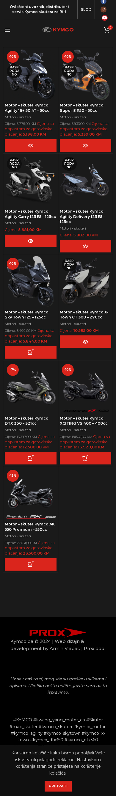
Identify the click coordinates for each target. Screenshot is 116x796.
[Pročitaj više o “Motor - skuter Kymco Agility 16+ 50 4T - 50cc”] (30, 145)
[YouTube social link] (105, 18)
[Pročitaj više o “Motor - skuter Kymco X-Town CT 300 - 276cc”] (85, 341)
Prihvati (58, 786)
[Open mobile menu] (7, 30)
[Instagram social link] (103, 9)
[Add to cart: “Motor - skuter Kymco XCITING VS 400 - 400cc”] (85, 458)
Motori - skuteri (18, 117)
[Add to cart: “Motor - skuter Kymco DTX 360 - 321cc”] (30, 458)
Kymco (31, 12)
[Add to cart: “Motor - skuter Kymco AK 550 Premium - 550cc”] (30, 564)
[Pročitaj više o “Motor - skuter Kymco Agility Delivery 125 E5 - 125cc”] (85, 246)
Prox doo (94, 648)
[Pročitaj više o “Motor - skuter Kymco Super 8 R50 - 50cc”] (85, 145)
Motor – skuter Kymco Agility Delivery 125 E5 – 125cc (82, 216)
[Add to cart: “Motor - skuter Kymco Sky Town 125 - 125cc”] (30, 352)
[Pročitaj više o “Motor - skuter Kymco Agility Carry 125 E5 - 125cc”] (30, 241)
